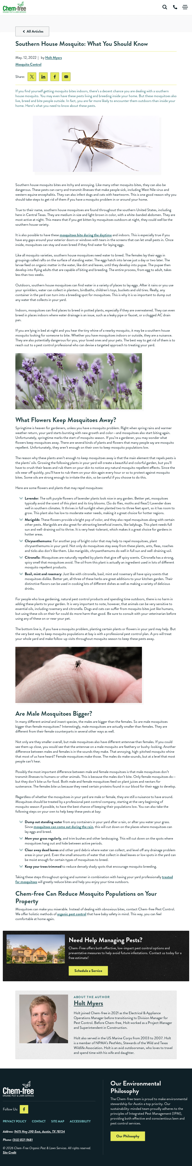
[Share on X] (32, 76)
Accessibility (80, 1121)
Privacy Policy (14, 1121)
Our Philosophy (127, 1136)
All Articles (35, 31)
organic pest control (71, 914)
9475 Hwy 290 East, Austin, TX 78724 (39, 1131)
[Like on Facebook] (24, 1109)
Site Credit (9, 1152)
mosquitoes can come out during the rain (63, 826)
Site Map (57, 1121)
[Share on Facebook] (54, 76)
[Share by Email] (66, 76)
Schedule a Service (88, 970)
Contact (39, 1121)
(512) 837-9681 (23, 1139)
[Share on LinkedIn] (43, 76)
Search (165, 7)
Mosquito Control (28, 64)
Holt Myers (53, 57)
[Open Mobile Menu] (185, 7)
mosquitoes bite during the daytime (86, 235)
